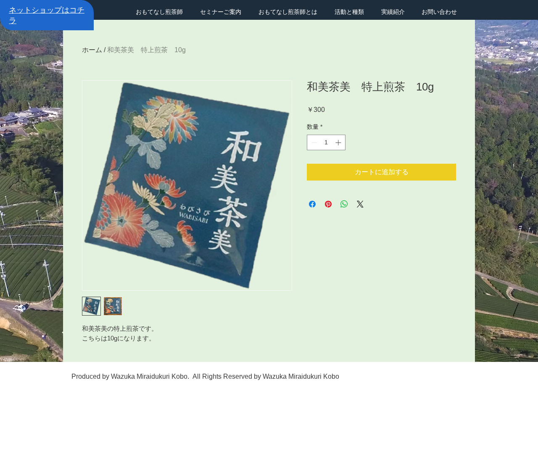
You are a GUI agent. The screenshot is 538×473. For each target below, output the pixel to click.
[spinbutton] (326, 142)
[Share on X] (360, 204)
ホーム (92, 49)
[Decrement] (313, 142)
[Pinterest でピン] (328, 204)
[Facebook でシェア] (312, 204)
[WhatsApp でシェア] (344, 204)
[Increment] (339, 142)
